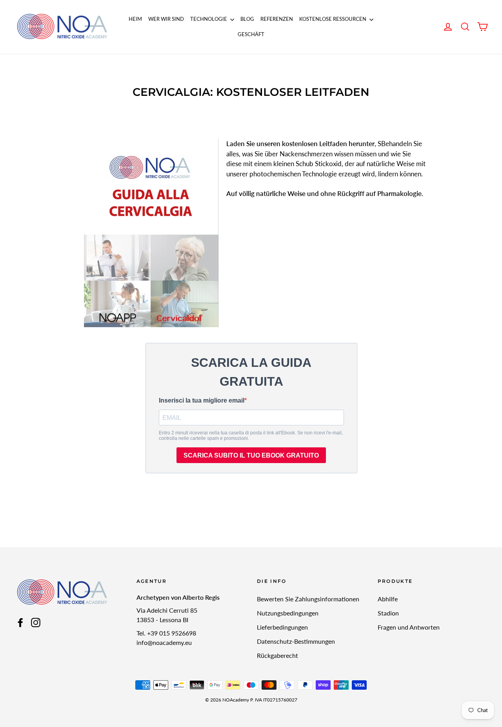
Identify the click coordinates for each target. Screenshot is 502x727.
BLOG (247, 19)
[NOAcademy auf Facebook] (20, 622)
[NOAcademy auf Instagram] (35, 622)
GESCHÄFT (251, 34)
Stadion (388, 613)
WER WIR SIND (166, 19)
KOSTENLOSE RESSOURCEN (333, 19)
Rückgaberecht (277, 655)
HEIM (135, 19)
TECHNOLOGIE (209, 19)
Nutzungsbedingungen (287, 613)
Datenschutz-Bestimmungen (296, 641)
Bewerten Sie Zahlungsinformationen (308, 598)
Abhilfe (388, 598)
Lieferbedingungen (282, 627)
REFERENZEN (276, 19)
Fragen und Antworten (409, 627)
